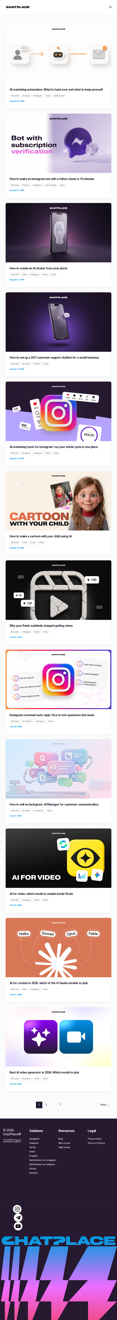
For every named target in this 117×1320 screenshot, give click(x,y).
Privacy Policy (94, 1138)
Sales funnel (59, 96)
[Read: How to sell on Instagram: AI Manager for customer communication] (58, 768)
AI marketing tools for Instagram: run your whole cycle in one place (54, 447)
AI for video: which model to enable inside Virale (41, 894)
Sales (47, 96)
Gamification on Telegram (42, 1164)
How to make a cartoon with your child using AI (41, 536)
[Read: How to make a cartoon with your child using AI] (58, 500)
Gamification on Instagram (42, 1160)
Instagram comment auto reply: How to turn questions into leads (52, 715)
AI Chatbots (27, 721)
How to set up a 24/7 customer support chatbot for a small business (54, 357)
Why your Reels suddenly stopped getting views (41, 625)
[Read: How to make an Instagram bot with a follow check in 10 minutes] (58, 143)
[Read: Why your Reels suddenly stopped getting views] (58, 589)
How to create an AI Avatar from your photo (38, 268)
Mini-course (64, 1143)
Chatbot (25, 185)
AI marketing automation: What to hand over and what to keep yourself (56, 89)
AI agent (33, 1155)
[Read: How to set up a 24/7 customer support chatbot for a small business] (58, 321)
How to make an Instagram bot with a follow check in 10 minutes (52, 179)
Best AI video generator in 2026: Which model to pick (44, 1072)
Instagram (37, 96)
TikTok (32, 1147)
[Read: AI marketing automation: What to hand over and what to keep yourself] (58, 53)
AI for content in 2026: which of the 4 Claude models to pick (49, 983)
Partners (33, 1173)
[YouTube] (18, 1226)
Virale (53, 274)
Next (105, 1104)
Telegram (34, 1143)
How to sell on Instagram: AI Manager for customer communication (54, 804)
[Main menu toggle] (110, 7)
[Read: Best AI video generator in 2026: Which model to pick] (58, 1036)
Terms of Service (96, 1143)
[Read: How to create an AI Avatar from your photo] (58, 232)
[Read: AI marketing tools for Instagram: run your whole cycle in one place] (58, 411)
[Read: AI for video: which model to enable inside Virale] (58, 857)
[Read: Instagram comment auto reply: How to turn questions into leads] (58, 679)
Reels (45, 274)
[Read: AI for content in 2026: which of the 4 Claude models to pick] (58, 947)
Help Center (64, 1147)
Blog (60, 1138)
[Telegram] (18, 1217)
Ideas (24, 274)
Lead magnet (50, 185)
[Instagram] (17, 1209)
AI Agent (26, 96)
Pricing (32, 1168)
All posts (15, 96)
